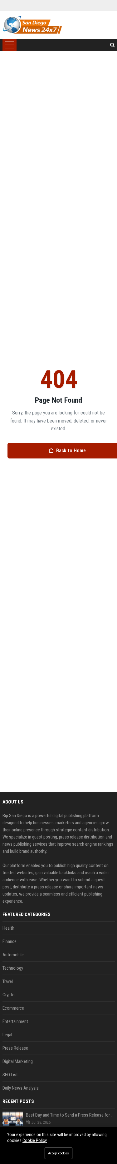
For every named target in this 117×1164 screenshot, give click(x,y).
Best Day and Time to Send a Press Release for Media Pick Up (70, 1115)
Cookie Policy (34, 1140)
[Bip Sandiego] (32, 24)
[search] (112, 45)
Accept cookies (58, 1153)
